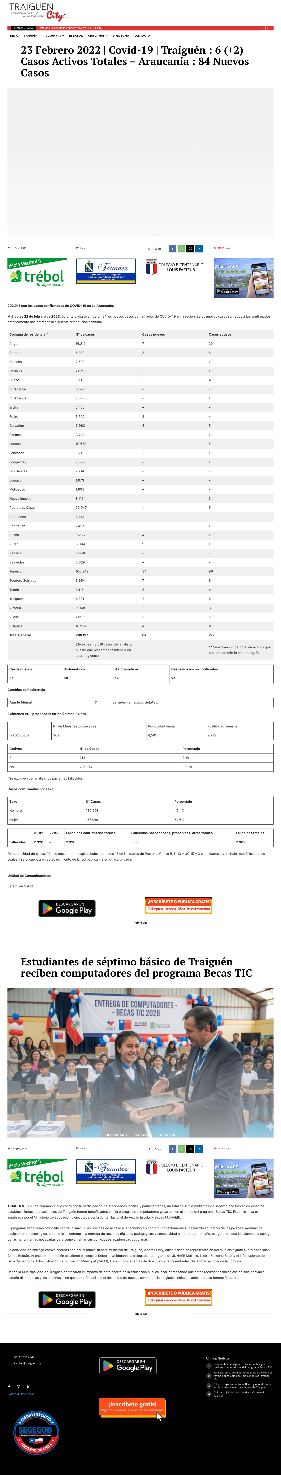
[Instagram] (18, 1387)
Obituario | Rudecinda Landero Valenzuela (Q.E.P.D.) (240, 1394)
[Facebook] (172, 248)
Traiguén (166, 234)
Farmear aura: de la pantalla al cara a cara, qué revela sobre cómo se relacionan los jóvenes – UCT (243, 1376)
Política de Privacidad (21, 1394)
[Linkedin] (199, 248)
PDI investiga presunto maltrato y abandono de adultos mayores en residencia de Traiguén (243, 1385)
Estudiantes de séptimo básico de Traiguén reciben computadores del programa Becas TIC (243, 1365)
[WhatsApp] (181, 248)
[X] (190, 248)
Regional (142, 234)
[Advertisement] (168, 8)
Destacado (116, 234)
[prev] (261, 28)
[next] (267, 28)
